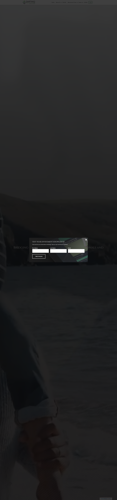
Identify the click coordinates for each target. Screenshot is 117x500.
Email (69, 248)
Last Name (53, 248)
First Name (35, 248)
